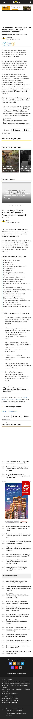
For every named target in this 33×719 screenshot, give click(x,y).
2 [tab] (12, 205)
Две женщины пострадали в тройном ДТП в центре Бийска (18, 646)
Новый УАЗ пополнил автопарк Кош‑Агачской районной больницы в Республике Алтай (17, 595)
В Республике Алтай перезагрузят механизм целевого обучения (16, 635)
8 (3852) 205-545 (8, 698)
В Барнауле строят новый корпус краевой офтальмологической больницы (16, 569)
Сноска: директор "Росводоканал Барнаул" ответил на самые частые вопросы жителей (17, 561)
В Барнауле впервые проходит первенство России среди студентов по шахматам (18, 548)
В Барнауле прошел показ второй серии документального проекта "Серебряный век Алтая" (18, 588)
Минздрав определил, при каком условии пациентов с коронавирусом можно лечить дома (16, 122)
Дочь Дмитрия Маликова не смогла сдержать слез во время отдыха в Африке (17, 621)
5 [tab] (20, 205)
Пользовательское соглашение (14, 710)
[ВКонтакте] (8, 43)
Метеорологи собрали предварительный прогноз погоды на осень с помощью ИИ (18, 608)
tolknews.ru (9, 679)
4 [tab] (18, 205)
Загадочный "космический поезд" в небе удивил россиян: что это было (17, 615)
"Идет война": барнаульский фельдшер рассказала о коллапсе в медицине (16, 389)
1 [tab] (10, 205)
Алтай (4, 411)
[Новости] (16, 130)
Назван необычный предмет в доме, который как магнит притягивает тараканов (17, 468)
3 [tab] (15, 205)
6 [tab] (23, 205)
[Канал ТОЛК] (26, 130)
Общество (8, 222)
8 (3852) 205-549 (8, 700)
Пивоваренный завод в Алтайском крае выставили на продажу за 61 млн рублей (18, 528)
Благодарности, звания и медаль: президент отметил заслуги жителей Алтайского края (18, 629)
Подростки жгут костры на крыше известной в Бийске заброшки (16, 582)
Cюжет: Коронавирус (13, 407)
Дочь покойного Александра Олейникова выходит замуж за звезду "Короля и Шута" (18, 476)
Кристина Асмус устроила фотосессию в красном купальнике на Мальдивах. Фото (18, 535)
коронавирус (13, 411)
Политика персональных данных (14, 708)
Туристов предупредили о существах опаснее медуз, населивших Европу (17, 462)
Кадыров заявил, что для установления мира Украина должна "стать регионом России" (17, 194)
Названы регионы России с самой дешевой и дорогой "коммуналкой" (17, 602)
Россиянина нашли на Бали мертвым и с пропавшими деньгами (18, 542)
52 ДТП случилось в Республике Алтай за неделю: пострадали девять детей (18, 555)
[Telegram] (4, 43)
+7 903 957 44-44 (8, 693)
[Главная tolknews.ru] (16, 2)
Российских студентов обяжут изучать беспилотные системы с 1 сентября (18, 641)
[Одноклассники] (13, 43)
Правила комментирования (13, 712)
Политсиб (8, 39)
